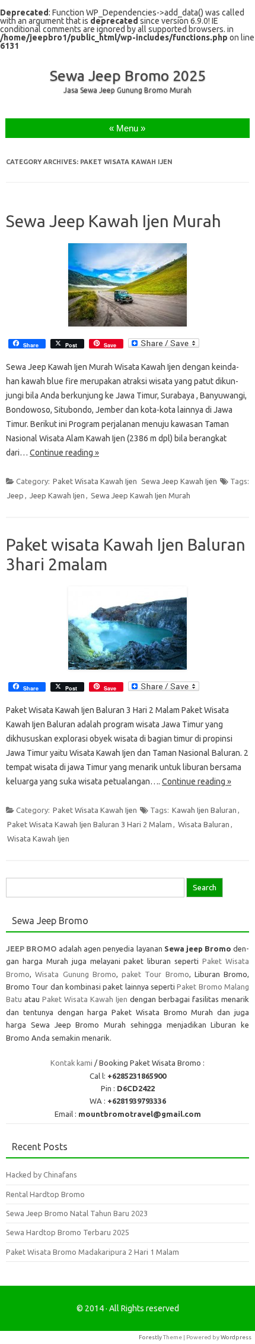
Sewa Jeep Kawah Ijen (179, 481)
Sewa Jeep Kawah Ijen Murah (113, 221)
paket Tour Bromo (155, 974)
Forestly (150, 1337)
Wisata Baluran (204, 824)
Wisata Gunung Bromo (75, 974)
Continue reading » (64, 452)
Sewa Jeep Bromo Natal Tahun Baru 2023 (77, 1213)
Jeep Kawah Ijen (57, 495)
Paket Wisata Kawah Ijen (95, 481)
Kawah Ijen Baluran (204, 810)
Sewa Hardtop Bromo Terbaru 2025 (67, 1232)
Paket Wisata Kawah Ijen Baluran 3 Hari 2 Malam (89, 824)
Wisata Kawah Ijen (38, 838)
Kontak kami (71, 1063)
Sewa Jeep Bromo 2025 (128, 75)
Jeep (15, 495)
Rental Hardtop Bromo (45, 1194)
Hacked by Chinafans (41, 1174)
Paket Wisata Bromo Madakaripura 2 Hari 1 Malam (92, 1252)
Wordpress (236, 1337)
